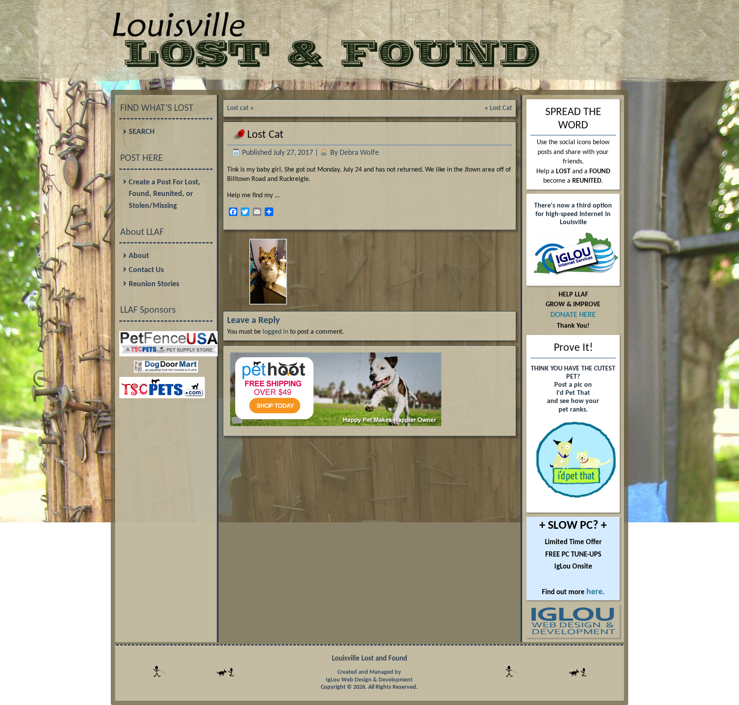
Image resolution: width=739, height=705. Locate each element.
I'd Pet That (573, 393)
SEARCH (141, 132)
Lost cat (237, 108)
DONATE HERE (573, 315)
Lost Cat (501, 108)
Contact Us (146, 270)
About (139, 256)
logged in (275, 332)
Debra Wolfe (359, 153)
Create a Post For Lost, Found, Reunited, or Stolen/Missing (164, 194)
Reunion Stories (154, 284)
